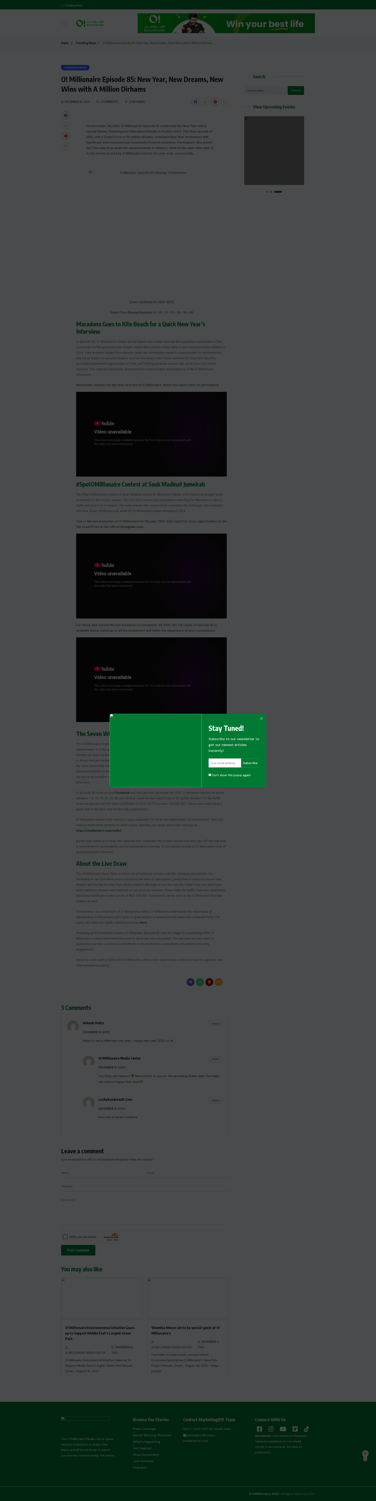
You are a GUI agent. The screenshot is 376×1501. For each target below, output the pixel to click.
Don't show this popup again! (230, 775)
